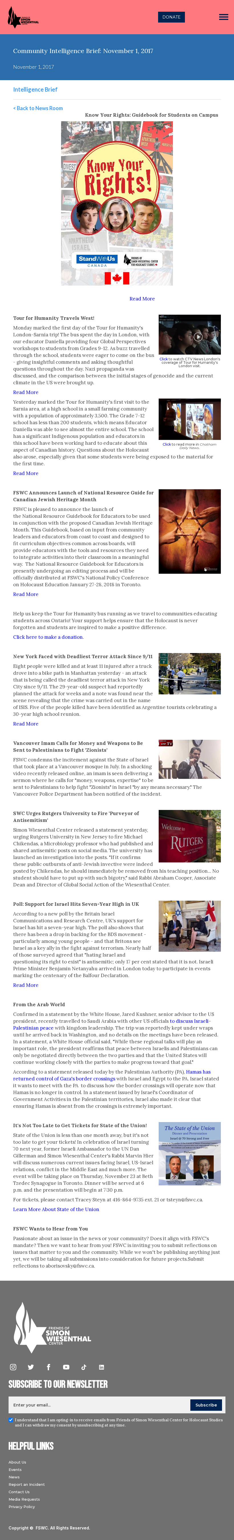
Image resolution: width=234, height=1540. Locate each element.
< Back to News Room (38, 108)
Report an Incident (27, 1484)
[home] (65, 17)
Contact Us (19, 1492)
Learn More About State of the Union (56, 1209)
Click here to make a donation (48, 637)
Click (164, 359)
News (14, 1477)
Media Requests (24, 1499)
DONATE (171, 17)
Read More (142, 299)
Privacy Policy (22, 1506)
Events (15, 1469)
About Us (17, 1462)
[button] (223, 17)
